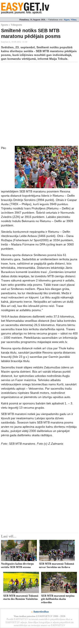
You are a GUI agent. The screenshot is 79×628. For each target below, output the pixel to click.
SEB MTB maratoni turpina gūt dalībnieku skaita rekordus (58, 599)
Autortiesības (41, 611)
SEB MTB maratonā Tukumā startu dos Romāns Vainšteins (20, 597)
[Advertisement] (39, 104)
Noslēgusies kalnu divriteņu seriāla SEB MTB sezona (17, 565)
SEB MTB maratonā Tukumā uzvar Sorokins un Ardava (56, 565)
